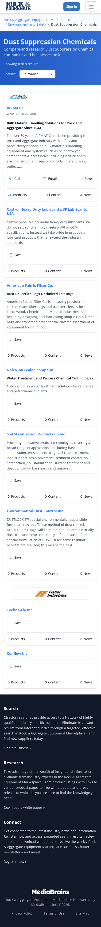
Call (17, 178)
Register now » (15, 861)
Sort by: (10, 74)
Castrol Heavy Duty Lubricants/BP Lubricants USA (47, 211)
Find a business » (17, 748)
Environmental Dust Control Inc (35, 511)
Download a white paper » (24, 807)
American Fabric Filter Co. (30, 285)
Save (88, 178)
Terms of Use (54, 913)
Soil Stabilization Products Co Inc (36, 434)
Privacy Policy (22, 913)
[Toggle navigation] (91, 6)
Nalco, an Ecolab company (30, 369)
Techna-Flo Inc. (20, 609)
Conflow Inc (17, 653)
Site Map (82, 913)
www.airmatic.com (21, 113)
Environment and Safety (27, 24)
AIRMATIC (15, 108)
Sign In (71, 6)
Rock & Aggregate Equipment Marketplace (37, 19)
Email (52, 178)
